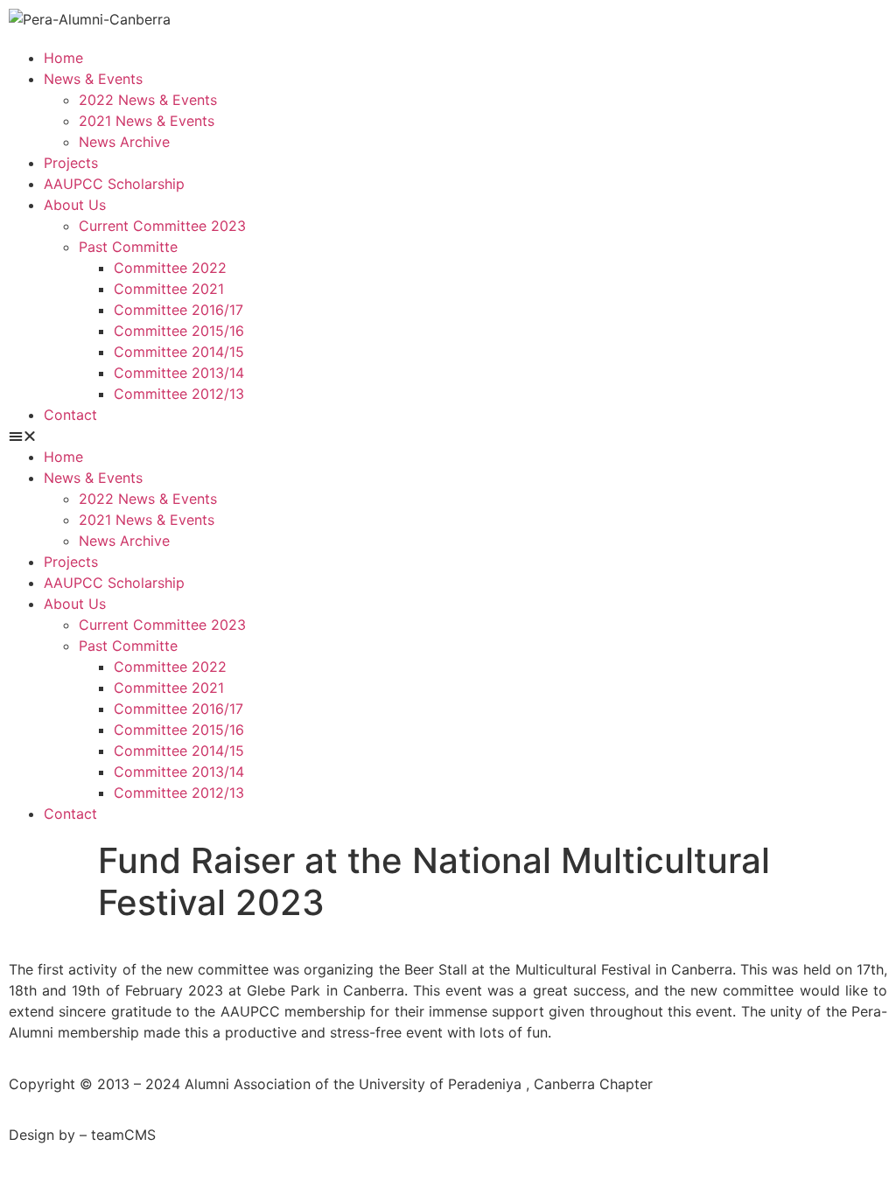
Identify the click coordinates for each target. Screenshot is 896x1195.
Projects (71, 162)
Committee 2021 (169, 288)
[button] (448, 435)
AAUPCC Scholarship (114, 183)
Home (63, 57)
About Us (75, 204)
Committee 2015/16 (179, 330)
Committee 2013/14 (179, 372)
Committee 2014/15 (179, 351)
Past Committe (128, 246)
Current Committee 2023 (162, 225)
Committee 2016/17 (178, 309)
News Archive (124, 141)
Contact (70, 414)
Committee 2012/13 (179, 393)
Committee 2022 (170, 267)
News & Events (93, 78)
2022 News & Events (148, 99)
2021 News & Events (146, 120)
